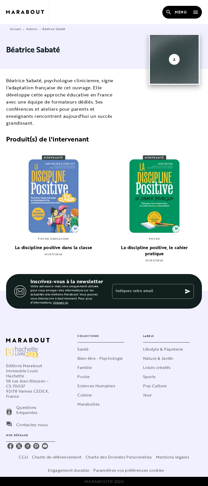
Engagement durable (68, 470)
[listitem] (10, 446)
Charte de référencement (56, 457)
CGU (23, 457)
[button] (100, 349)
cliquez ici (60, 302)
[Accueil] (27, 12)
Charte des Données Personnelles (118, 457)
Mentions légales (172, 457)
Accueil (15, 28)
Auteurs (32, 28)
